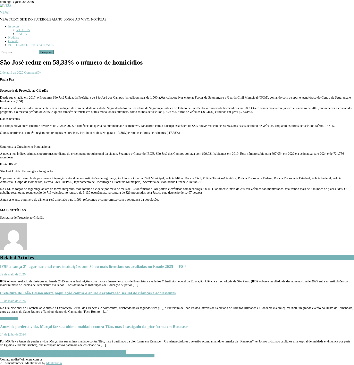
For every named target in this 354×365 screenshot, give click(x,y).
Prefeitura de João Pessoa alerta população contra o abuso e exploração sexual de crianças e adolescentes (88, 293)
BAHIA (21, 33)
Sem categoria (9, 318)
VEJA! (4, 12)
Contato (13, 41)
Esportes (13, 26)
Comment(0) (32, 72)
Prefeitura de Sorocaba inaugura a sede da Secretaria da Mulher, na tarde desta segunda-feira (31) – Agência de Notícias (77, 355)
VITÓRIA (23, 30)
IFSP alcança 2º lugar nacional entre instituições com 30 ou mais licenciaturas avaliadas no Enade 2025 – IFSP (93, 266)
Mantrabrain (54, 363)
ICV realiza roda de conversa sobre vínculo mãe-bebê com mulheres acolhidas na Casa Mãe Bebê (63, 352)
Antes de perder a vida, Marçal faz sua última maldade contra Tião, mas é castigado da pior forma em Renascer (94, 326)
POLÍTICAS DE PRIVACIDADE (31, 45)
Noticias (13, 37)
